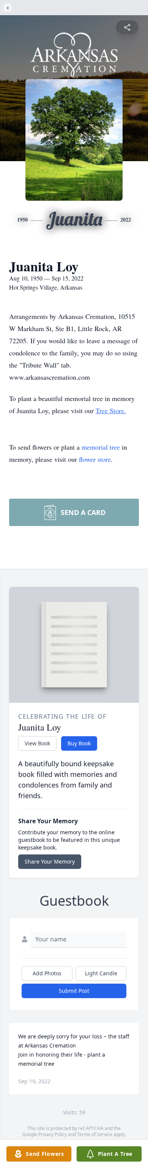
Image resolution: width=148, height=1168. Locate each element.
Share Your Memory (50, 861)
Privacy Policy (52, 1134)
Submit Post (74, 990)
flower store (95, 459)
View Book (37, 743)
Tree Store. (111, 410)
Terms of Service (94, 1134)
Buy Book (79, 743)
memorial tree (101, 447)
